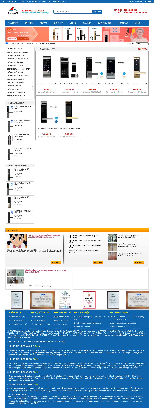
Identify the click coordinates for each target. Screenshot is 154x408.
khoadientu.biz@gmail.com (125, 323)
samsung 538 (66, 399)
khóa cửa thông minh (64, 401)
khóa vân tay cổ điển (69, 397)
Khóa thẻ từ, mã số (14, 89)
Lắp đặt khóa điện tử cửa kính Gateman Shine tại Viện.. (128, 236)
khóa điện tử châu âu (121, 401)
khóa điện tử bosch (102, 401)
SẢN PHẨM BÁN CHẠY (16, 103)
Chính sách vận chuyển (18, 324)
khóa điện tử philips (15, 401)
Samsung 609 (54, 399)
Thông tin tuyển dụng (61, 317)
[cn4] (65, 300)
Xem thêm (56, 262)
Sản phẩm (29, 23)
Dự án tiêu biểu (104, 23)
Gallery (87, 23)
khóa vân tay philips (45, 401)
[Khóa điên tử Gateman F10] (69, 78)
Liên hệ (73, 23)
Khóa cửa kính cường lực (17, 59)
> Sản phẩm (27, 43)
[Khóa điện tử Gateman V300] (137, 78)
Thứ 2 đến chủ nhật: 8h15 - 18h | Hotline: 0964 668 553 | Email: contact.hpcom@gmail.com (34, 1)
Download (123, 23)
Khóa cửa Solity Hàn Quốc (17, 52)
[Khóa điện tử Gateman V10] (47, 78)
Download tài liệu (37, 317)
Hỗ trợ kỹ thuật (40, 313)
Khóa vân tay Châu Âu (16, 96)
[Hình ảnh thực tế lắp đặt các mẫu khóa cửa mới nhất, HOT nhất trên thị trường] (17, 241)
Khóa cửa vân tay (14, 86)
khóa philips (30, 401)
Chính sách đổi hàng (17, 317)
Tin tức (43, 23)
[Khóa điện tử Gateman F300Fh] (69, 123)
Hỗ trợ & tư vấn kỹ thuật (40, 324)
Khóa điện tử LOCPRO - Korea (18, 69)
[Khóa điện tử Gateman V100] (92, 78)
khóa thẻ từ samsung (51, 397)
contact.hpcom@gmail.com (90, 323)
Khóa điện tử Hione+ (15, 72)
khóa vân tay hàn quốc (83, 401)
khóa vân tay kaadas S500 (131, 397)
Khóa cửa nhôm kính (15, 62)
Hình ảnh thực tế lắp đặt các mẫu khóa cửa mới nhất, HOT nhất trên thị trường (44, 236)
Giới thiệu (58, 23)
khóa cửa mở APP (30, 403)
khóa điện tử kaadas (38, 399)
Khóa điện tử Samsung (16, 66)
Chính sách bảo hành (17, 320)
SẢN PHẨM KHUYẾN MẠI (17, 166)
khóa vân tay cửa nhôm (89, 397)
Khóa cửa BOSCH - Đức (16, 55)
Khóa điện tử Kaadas (15, 79)
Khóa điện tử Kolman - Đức (18, 76)
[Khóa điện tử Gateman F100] (47, 123)
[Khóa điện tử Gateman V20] (114, 78)
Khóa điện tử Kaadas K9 (18, 399)
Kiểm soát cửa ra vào (15, 82)
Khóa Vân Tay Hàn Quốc (16, 92)
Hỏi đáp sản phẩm (38, 320)
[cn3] (40, 300)
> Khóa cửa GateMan (45, 43)
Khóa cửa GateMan (46, 49)
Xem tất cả (142, 49)
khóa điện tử (78, 399)
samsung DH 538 (91, 399)
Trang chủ (13, 23)
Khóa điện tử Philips (15, 49)
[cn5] (89, 300)
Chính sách (15, 313)
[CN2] (16, 300)
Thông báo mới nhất (60, 320)
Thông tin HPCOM (62, 313)
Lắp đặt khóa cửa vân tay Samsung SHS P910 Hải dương (130, 254)
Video (137, 23)
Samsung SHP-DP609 (110, 399)
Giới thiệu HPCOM (60, 324)
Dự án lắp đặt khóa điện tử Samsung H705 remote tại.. (127, 245)
